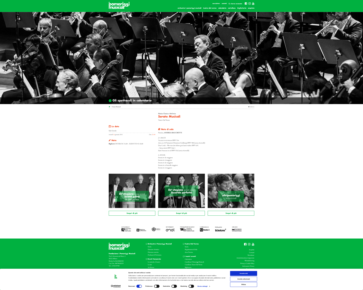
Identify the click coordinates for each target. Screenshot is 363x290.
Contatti (224, 4)
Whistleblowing (249, 261)
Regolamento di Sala (191, 249)
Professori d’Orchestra (154, 255)
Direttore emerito (153, 252)
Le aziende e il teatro (154, 262)
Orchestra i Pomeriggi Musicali (189, 8)
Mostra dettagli (202, 286)
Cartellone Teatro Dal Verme (193, 265)
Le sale (150, 265)
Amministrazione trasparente (245, 258)
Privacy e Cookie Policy (247, 263)
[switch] (156, 286)
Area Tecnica (189, 252)
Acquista (251, 8)
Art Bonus (151, 267)
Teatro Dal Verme (209, 8)
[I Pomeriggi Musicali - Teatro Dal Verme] (119, 6)
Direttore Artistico (153, 249)
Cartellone (232, 8)
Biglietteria (241, 8)
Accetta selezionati (243, 279)
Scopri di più (132, 213)
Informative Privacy (248, 266)
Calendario (222, 8)
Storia (149, 247)
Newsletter (216, 4)
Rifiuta (243, 284)
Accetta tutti (244, 273)
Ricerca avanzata (236, 4)
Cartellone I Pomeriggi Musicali (194, 262)
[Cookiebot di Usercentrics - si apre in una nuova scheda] (116, 286)
